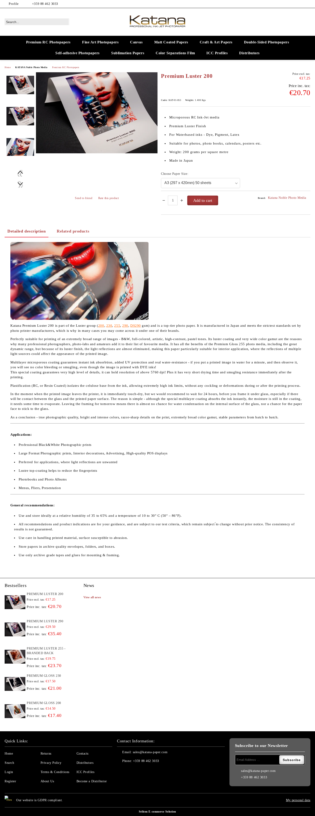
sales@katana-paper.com (150, 752)
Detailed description (26, 231)
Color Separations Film (175, 53)
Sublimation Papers (127, 53)
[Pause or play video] (79, 281)
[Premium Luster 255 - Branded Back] (15, 656)
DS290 (135, 325)
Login (9, 772)
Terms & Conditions (55, 772)
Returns (46, 753)
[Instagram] (307, 3)
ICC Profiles (217, 53)
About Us (47, 781)
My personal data (298, 800)
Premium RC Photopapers (48, 42)
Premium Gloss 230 (44, 675)
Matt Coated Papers (171, 42)
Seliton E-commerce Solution (157, 811)
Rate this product (108, 198)
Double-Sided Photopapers (266, 42)
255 (117, 325)
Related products (73, 231)
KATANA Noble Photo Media (31, 67)
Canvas (136, 42)
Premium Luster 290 (45, 621)
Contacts (83, 753)
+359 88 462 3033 (45, 4)
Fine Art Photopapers (100, 42)
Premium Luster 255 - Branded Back (46, 651)
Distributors (249, 53)
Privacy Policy (51, 763)
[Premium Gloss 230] (15, 684)
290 (125, 325)
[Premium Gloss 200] (15, 711)
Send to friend (83, 198)
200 (101, 325)
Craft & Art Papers (216, 42)
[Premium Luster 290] (15, 629)
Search (9, 763)
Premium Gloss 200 (44, 703)
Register (10, 781)
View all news (92, 597)
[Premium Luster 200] (97, 112)
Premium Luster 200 (45, 594)
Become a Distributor (92, 781)
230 (109, 325)
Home (8, 67)
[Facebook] (300, 3)
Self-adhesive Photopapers (77, 53)
